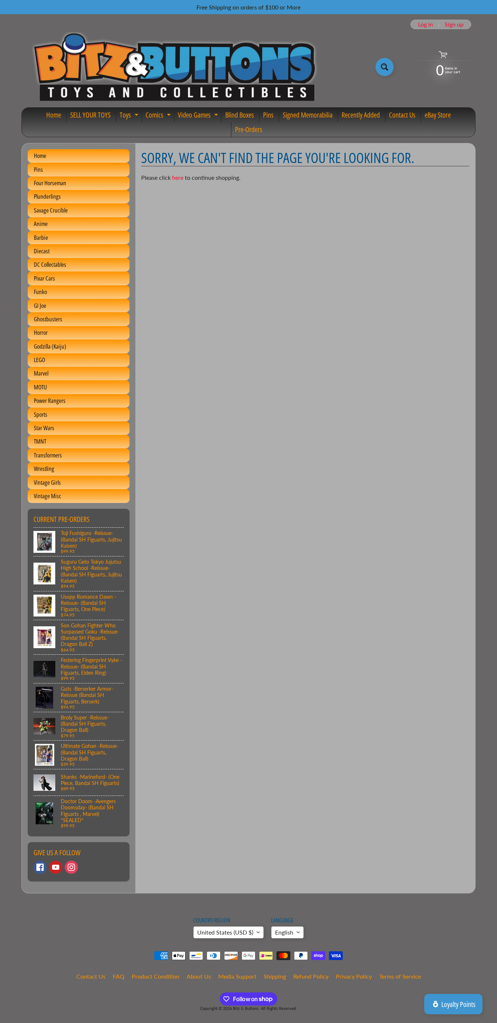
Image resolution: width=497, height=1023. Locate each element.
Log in (425, 24)
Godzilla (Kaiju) (50, 346)
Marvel (41, 373)
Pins (268, 115)
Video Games (199, 116)
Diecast (41, 251)
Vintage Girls (47, 482)
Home (53, 115)
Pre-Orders (248, 129)
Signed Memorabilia (308, 115)
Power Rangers (49, 400)
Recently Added (361, 115)
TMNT (40, 441)
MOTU (40, 387)
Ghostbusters (48, 319)
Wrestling (44, 468)
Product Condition (155, 976)
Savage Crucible (51, 210)
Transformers (48, 455)
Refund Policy (311, 976)
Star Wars (44, 428)
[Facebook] (40, 867)
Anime (41, 223)
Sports (40, 414)
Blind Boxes (239, 115)
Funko (40, 292)
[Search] (384, 67)
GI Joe (40, 305)
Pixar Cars (44, 278)
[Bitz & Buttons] (173, 67)
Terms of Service (400, 976)
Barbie (41, 237)
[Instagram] (71, 867)
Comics (159, 116)
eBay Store (438, 115)
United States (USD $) (225, 932)
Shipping (275, 976)
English (284, 932)
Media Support (237, 976)
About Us (199, 976)
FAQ (118, 976)
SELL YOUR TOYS (90, 115)
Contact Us (402, 115)
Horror (41, 332)
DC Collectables (50, 264)
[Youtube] (55, 867)
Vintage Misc (47, 496)
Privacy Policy (354, 976)
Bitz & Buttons (246, 1008)
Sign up (454, 24)
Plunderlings (47, 196)
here (177, 177)
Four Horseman (50, 183)
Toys (130, 116)
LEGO (39, 360)
